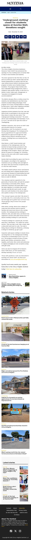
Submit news (23, 512)
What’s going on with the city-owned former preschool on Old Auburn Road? (14, 452)
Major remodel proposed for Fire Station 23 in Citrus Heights (15, 371)
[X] (10, 36)
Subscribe (22, 508)
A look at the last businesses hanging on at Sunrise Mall (15, 345)
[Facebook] (6, 36)
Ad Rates (16, 514)
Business (4, 342)
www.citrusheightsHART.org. (18, 259)
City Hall (5, 476)
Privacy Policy (23, 510)
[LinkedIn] (13, 36)
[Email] (25, 36)
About (15, 508)
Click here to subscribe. (14, 269)
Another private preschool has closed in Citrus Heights (14, 426)
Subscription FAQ (12, 510)
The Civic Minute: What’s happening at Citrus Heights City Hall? (10, 470)
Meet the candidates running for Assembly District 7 (10, 479)
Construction (5, 316)
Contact (8, 508)
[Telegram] (21, 36)
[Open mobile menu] (10, 8)
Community (5, 395)
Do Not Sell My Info (12, 512)
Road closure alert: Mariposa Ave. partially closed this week (15, 318)
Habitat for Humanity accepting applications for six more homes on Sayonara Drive (13, 399)
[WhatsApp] (17, 36)
